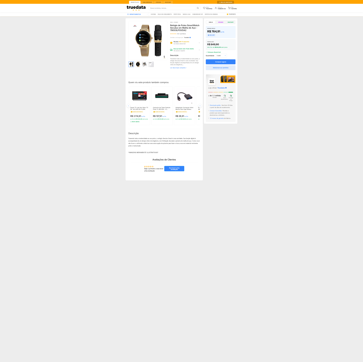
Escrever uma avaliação (174, 168)
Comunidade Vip (197, 14)
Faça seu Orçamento (165, 14)
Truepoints (232, 14)
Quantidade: (210, 56)
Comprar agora (220, 62)
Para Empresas (147, 2)
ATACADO (220, 22)
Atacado (158, 2)
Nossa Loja (186, 14)
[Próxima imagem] (164, 40)
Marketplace (135, 2)
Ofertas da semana (211, 14)
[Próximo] (200, 106)
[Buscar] (197, 8)
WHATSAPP (230, 22)
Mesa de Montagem (226, 2)
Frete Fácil (177, 14)
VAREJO (211, 22)
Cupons (153, 14)
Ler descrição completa (178, 68)
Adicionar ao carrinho (220, 68)
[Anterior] (128, 106)
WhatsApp (168, 2)
